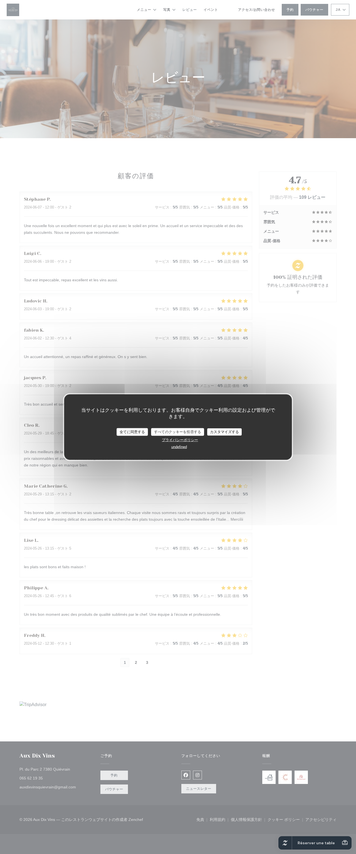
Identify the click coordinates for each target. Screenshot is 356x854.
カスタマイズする (224, 432)
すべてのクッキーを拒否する (177, 432)
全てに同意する (132, 432)
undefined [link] (179, 447)
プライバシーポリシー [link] (180, 440)
